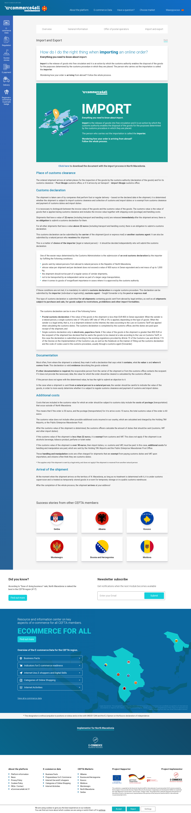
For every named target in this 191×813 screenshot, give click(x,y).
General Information (78, 29)
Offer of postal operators (116, 29)
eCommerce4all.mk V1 (20, 789)
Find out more (18, 597)
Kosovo (83, 780)
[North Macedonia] (22, 8)
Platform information (20, 774)
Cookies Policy (17, 783)
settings (102, 810)
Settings (148, 809)
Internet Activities (33, 687)
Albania (83, 774)
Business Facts (31, 658)
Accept (119, 809)
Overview (47, 29)
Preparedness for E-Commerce (58, 777)
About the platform (79, 10)
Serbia (83, 792)
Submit (154, 595)
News (13, 777)
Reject (133, 809)
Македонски (172, 10)
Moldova (83, 783)
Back (166, 40)
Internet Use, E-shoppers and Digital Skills (45, 672)
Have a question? (126, 10)
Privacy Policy (16, 780)
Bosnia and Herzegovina (90, 777)
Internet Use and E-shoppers (57, 780)
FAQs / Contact (17, 786)
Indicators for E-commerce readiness (43, 665)
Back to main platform (13, 3)
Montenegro (85, 786)
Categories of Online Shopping (39, 680)
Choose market (147, 10)
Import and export (154, 29)
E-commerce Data (103, 10)
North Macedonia (87, 789)
